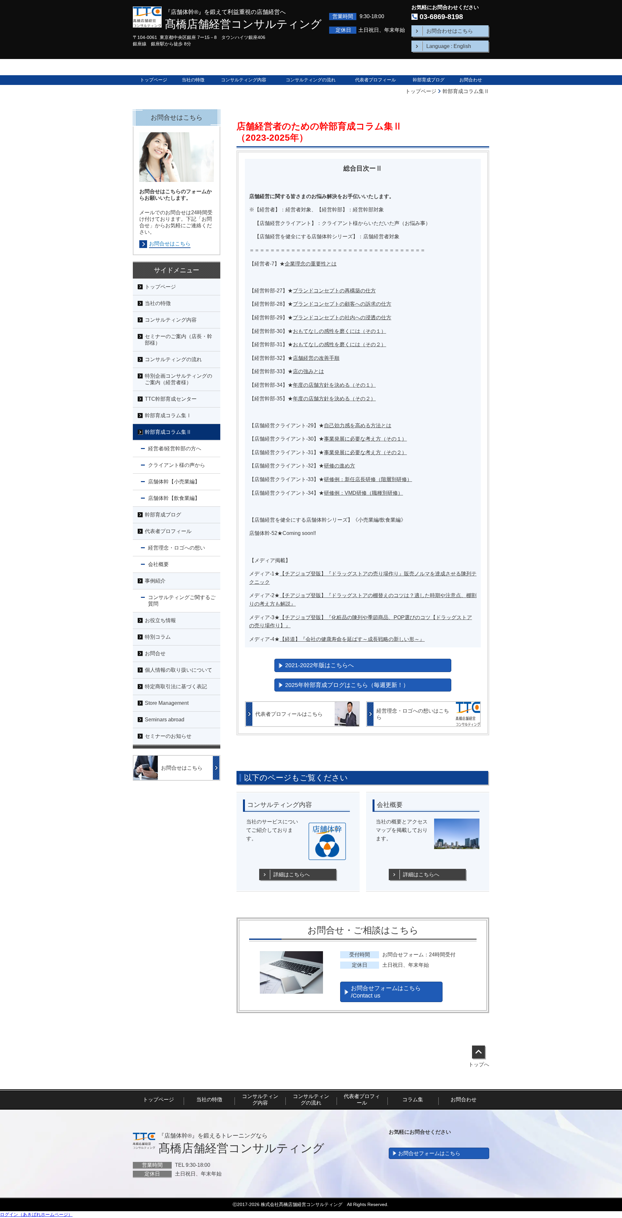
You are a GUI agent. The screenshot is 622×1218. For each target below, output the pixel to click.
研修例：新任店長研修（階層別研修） (368, 479)
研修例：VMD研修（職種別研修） (363, 493)
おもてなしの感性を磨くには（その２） (339, 344)
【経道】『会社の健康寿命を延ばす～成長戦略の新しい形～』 (352, 639)
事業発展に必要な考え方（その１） (365, 439)
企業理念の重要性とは (311, 263)
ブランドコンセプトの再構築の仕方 (334, 290)
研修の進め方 (339, 465)
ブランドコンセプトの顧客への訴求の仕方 (342, 304)
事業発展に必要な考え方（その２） (365, 452)
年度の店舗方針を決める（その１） (334, 385)
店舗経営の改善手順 (316, 358)
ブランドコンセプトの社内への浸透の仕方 (342, 317)
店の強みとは (308, 371)
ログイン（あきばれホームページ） (36, 1214)
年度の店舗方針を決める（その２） (334, 398)
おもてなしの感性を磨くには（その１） (339, 331)
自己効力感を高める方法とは (357, 425)
